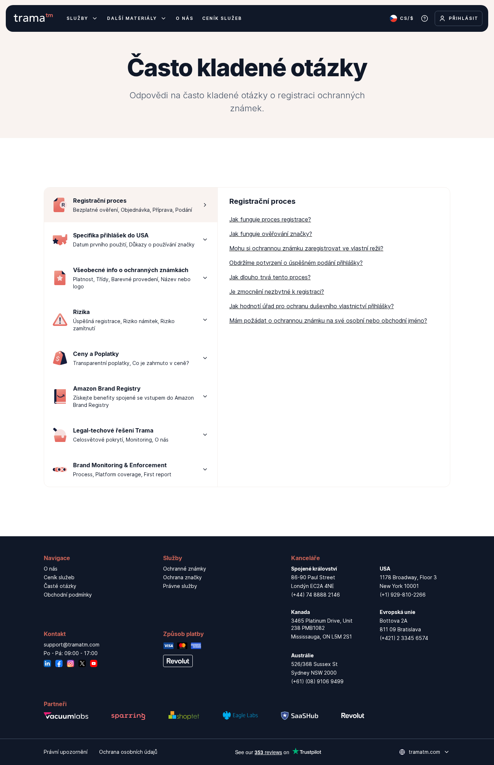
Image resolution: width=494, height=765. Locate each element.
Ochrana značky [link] (182, 577)
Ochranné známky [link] (184, 569)
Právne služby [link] (180, 586)
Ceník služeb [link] (59, 577)
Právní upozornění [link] (66, 752)
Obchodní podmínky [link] (68, 595)
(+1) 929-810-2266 (403, 595)
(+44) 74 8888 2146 (315, 595)
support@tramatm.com (71, 644)
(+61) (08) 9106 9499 (317, 681)
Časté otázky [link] (60, 586)
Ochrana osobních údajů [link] (128, 752)
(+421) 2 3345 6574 (404, 638)
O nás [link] (51, 569)
